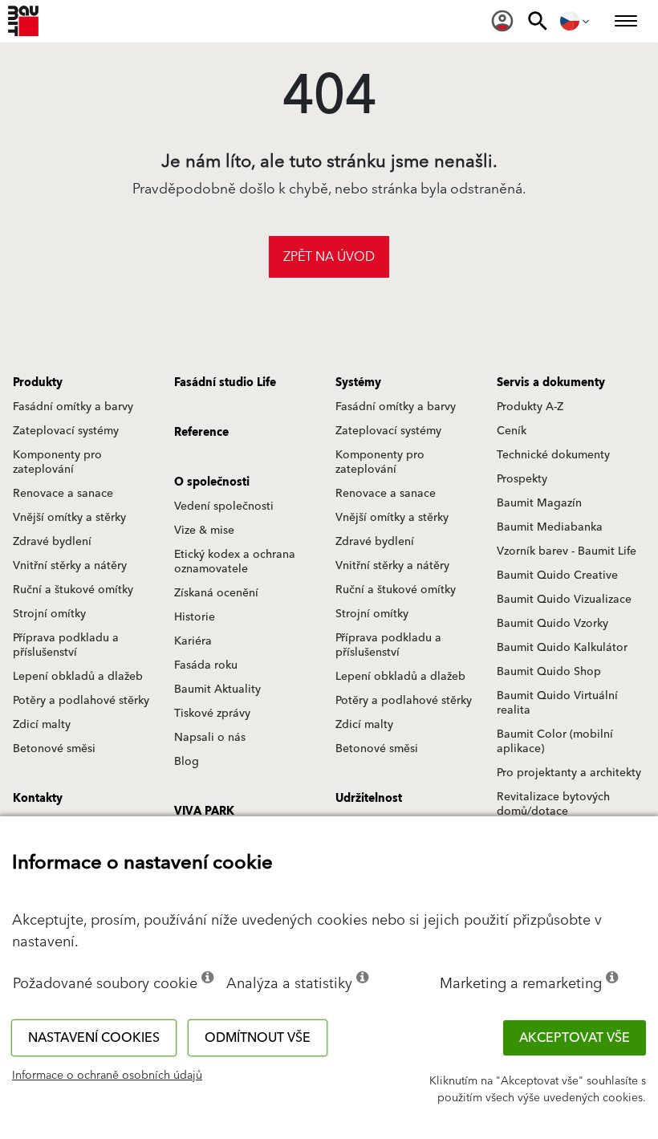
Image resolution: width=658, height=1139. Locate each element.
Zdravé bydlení (52, 541)
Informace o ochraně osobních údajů (107, 1075)
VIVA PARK (204, 811)
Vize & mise (204, 530)
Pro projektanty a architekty (569, 773)
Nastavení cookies (94, 1038)
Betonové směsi (54, 749)
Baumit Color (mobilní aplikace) (555, 742)
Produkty (38, 383)
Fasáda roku (206, 665)
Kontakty (38, 798)
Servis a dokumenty (551, 383)
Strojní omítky (49, 614)
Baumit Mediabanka (550, 527)
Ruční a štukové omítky (73, 590)
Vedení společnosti (224, 506)
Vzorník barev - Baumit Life (566, 551)
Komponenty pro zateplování (57, 462)
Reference (201, 432)
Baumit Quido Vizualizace (564, 599)
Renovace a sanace (63, 493)
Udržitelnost (368, 798)
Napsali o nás (210, 737)
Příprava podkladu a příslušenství (66, 645)
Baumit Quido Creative (557, 575)
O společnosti (212, 482)
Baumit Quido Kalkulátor (562, 647)
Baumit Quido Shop (549, 671)
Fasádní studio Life (225, 383)
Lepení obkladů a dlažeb (78, 676)
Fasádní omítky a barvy (73, 407)
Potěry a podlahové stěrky (81, 700)
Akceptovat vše (574, 1038)
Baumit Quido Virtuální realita (557, 703)
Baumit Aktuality (217, 689)
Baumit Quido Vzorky (552, 623)
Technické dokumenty (553, 455)
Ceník (511, 431)
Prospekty (522, 479)
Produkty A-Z (530, 407)
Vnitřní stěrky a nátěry (70, 566)
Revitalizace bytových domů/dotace (553, 804)
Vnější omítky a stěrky (69, 517)
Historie (194, 617)
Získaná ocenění (216, 593)
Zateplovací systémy (66, 431)
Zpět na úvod (329, 257)
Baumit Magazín (539, 503)
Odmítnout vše (258, 1038)
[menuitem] (502, 21)
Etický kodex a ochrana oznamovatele (234, 562)
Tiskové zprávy (212, 713)
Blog (186, 761)
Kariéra (193, 641)
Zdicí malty (42, 724)
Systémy (358, 383)
